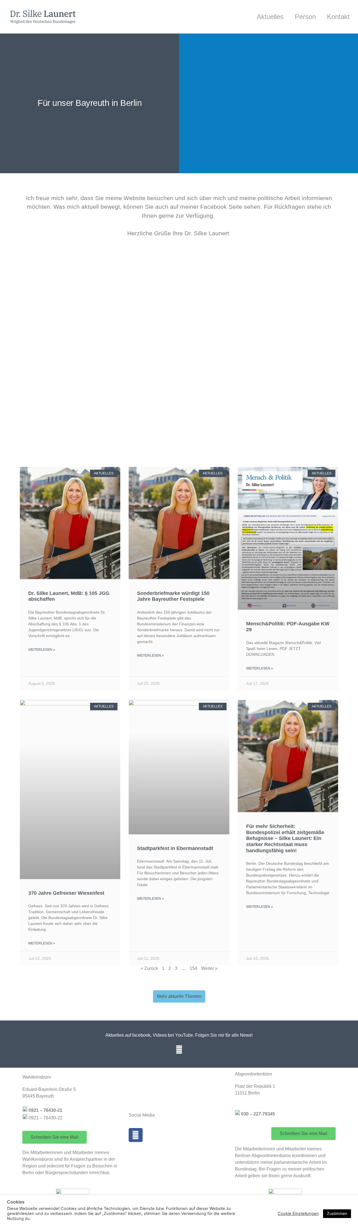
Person (305, 16)
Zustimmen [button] (337, 1213)
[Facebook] (179, 1050)
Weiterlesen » (41, 650)
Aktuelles (270, 16)
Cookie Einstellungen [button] (298, 1213)
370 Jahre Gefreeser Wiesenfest (66, 893)
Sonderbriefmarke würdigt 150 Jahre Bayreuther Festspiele (173, 596)
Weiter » (209, 968)
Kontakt (338, 16)
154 (193, 968)
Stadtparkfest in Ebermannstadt (175, 848)
